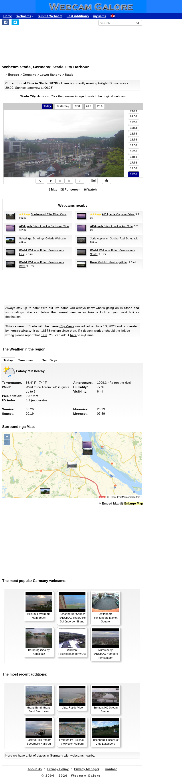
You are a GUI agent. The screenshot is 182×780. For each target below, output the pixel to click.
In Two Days (48, 360)
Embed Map (111, 503)
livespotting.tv (21, 330)
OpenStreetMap (118, 497)
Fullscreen (73, 189)
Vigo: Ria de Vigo (72, 707)
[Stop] (68, 181)
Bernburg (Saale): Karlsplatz (39, 652)
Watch (92, 189)
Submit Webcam (50, 16)
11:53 (133, 127)
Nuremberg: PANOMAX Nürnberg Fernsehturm (105, 654)
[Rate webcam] (106, 181)
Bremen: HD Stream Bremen (105, 709)
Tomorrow (25, 360)
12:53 (133, 133)
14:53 (133, 145)
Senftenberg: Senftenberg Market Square (105, 617)
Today (47, 106)
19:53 (133, 174)
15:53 (133, 151)
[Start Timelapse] (51, 181)
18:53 (133, 168)
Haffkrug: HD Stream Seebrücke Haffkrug (38, 741)
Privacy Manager (86, 769)
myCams (99, 16)
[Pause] (59, 181)
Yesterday (62, 106)
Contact (111, 769)
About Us (35, 769)
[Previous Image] (40, 181)
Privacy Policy (58, 769)
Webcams (23, 16)
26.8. (89, 106)
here (44, 335)
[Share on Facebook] (6, 22)
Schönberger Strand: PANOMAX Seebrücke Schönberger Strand (72, 617)
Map (54, 189)
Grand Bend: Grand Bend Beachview (39, 709)
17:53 (133, 162)
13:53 (133, 139)
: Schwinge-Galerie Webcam (42, 238)
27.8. (78, 106)
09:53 (133, 116)
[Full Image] (93, 181)
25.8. (100, 106)
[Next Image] (79, 181)
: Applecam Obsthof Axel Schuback (114, 238)
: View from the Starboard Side (44, 226)
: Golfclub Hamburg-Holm (108, 262)
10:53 (133, 122)
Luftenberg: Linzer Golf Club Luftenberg (105, 741)
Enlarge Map (133, 503)
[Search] (137, 23)
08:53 (133, 110)
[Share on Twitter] (15, 22)
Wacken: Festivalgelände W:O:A (72, 652)
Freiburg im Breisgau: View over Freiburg (72, 741)
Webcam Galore (86, 775)
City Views (66, 326)
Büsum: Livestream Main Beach (38, 615)
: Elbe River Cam (48, 214)
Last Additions (78, 16)
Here (8, 755)
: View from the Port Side (111, 226)
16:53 (133, 156)
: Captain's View (118, 214)
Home (7, 16)
